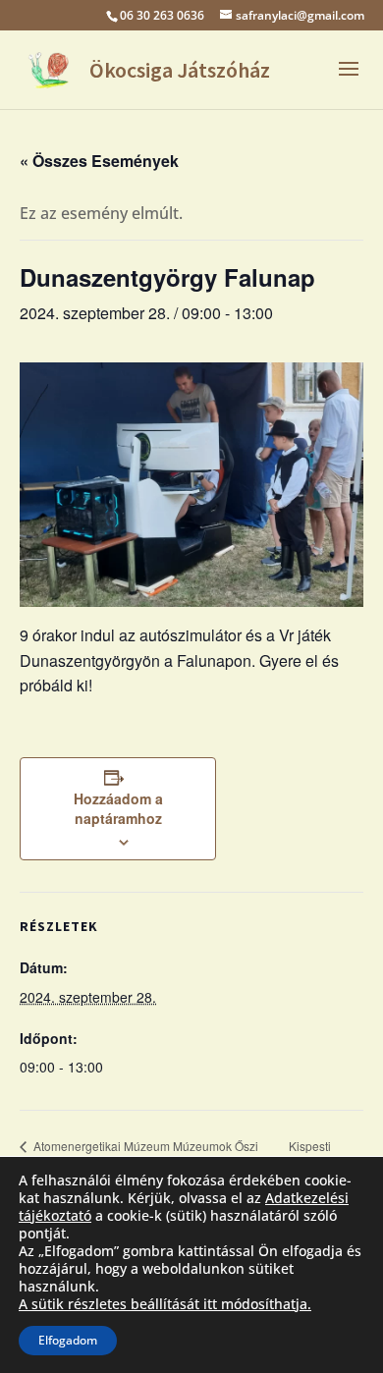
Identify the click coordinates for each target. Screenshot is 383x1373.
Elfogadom (67, 1340)
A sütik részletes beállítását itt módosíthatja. (165, 1304)
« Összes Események (99, 160)
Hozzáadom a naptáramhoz (118, 808)
